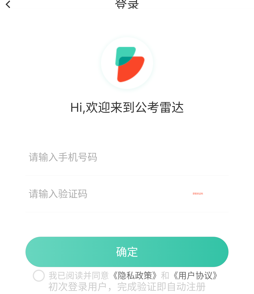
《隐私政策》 (135, 275)
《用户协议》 (195, 275)
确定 (127, 252)
